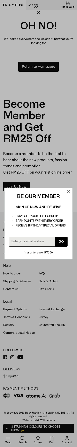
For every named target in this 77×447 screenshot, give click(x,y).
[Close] (68, 192)
